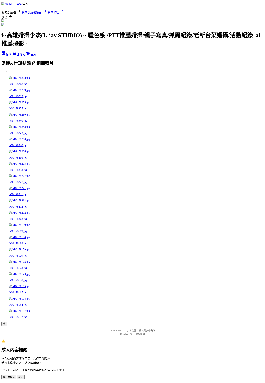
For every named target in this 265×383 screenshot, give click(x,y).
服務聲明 (140, 334)
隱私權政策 (126, 334)
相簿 (9, 54)
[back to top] (4, 324)
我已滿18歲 (9, 377)
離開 (20, 377)
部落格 (21, 54)
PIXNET (120, 330)
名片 (33, 54)
